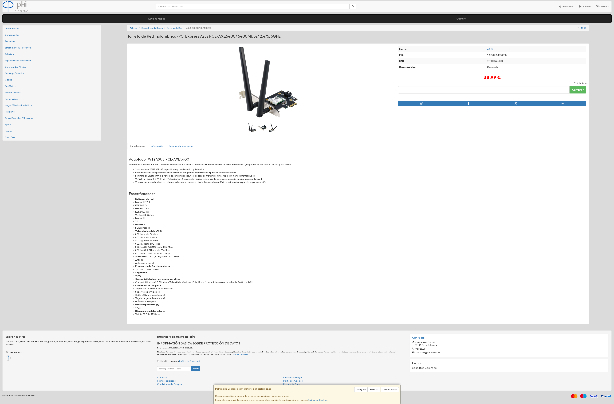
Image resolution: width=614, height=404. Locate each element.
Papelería (10, 111)
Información (157, 146)
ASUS (490, 49)
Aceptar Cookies (389, 389)
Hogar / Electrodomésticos (18, 105)
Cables (8, 79)
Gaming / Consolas (14, 73)
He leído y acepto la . (180, 361)
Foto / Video (11, 98)
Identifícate (568, 6)
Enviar (196, 368)
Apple (8, 124)
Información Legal (292, 377)
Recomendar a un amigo (181, 146)
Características (138, 146)
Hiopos (8, 130)
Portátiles (10, 41)
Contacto (586, 6)
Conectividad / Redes (15, 66)
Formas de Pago (291, 384)
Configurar (361, 389)
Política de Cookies (317, 400)
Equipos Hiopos (156, 18)
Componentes (12, 34)
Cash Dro (10, 137)
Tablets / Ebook (13, 92)
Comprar (578, 90)
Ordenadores (12, 28)
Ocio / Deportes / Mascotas (19, 118)
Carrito (603, 6)
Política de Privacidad (240, 354)
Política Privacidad (166, 380)
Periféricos (10, 86)
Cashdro (461, 18)
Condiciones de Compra (169, 384)
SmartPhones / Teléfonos (18, 47)
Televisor (9, 54)
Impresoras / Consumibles (18, 60)
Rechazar (374, 389)
